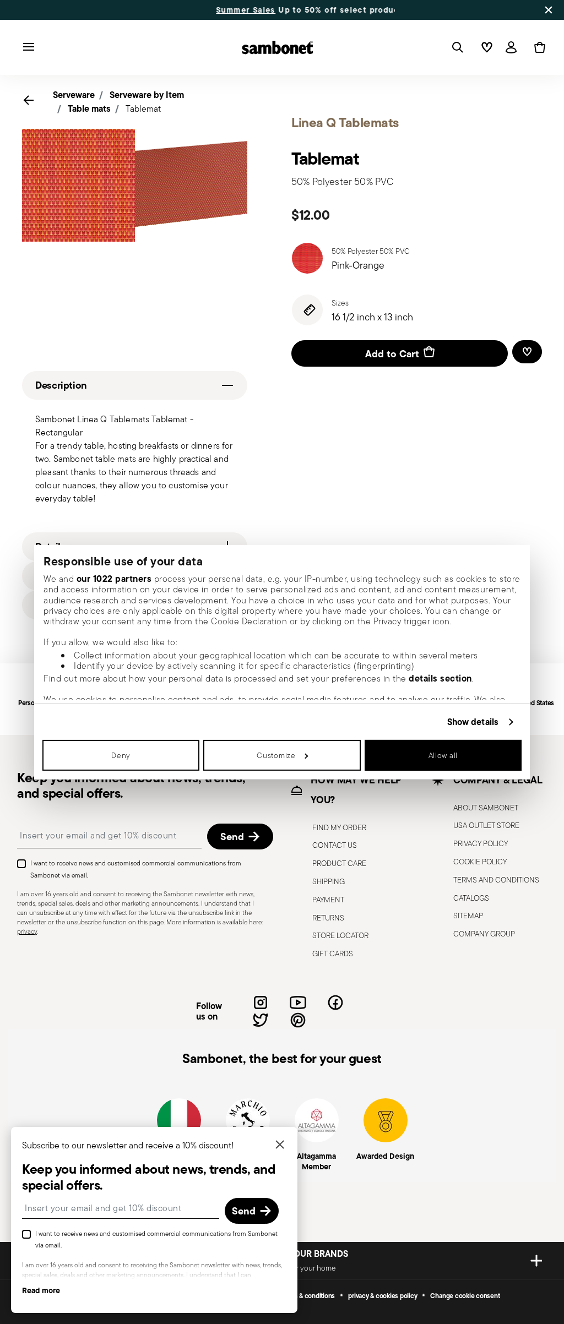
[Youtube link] (298, 1002)
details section (440, 678)
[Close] (279, 1145)
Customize (276, 755)
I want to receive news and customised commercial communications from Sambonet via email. (135, 869)
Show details (472, 721)
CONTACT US (334, 845)
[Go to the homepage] (278, 47)
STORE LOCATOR (340, 935)
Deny (121, 755)
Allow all (443, 755)
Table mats (89, 108)
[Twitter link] (260, 1020)
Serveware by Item (147, 94)
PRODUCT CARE (339, 863)
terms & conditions (308, 1296)
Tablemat (143, 108)
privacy (27, 931)
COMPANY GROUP (484, 933)
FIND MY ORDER (339, 827)
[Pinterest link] (298, 1020)
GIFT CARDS (332, 953)
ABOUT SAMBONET (485, 807)
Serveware (74, 94)
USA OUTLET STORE (486, 825)
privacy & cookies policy (382, 1296)
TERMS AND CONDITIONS (496, 879)
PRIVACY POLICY (480, 843)
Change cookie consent (465, 1296)
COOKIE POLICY (480, 861)
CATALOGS (471, 897)
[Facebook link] (335, 1002)
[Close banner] (548, 10)
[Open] (455, 47)
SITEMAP (468, 915)
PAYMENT (328, 899)
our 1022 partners (114, 578)
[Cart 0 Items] (537, 47)
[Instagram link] (260, 1002)
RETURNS (328, 917)
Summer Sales (185, 10)
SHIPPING (328, 881)
